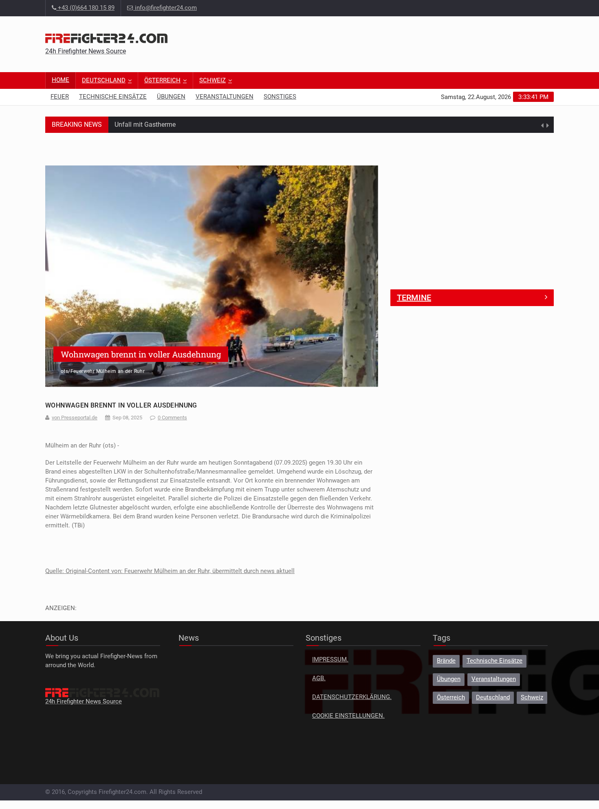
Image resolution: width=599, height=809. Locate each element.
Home (60, 80)
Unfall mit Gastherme (145, 124)
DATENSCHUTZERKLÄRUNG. (352, 697)
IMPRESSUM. (330, 659)
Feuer (60, 96)
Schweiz (212, 80)
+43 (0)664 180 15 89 (85, 7)
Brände (446, 660)
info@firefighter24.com (166, 7)
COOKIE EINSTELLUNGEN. (348, 715)
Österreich (162, 80)
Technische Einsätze (113, 96)
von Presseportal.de (74, 417)
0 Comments (172, 417)
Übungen (171, 96)
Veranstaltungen (224, 96)
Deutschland (104, 80)
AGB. (319, 678)
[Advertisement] (405, 42)
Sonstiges (280, 96)
